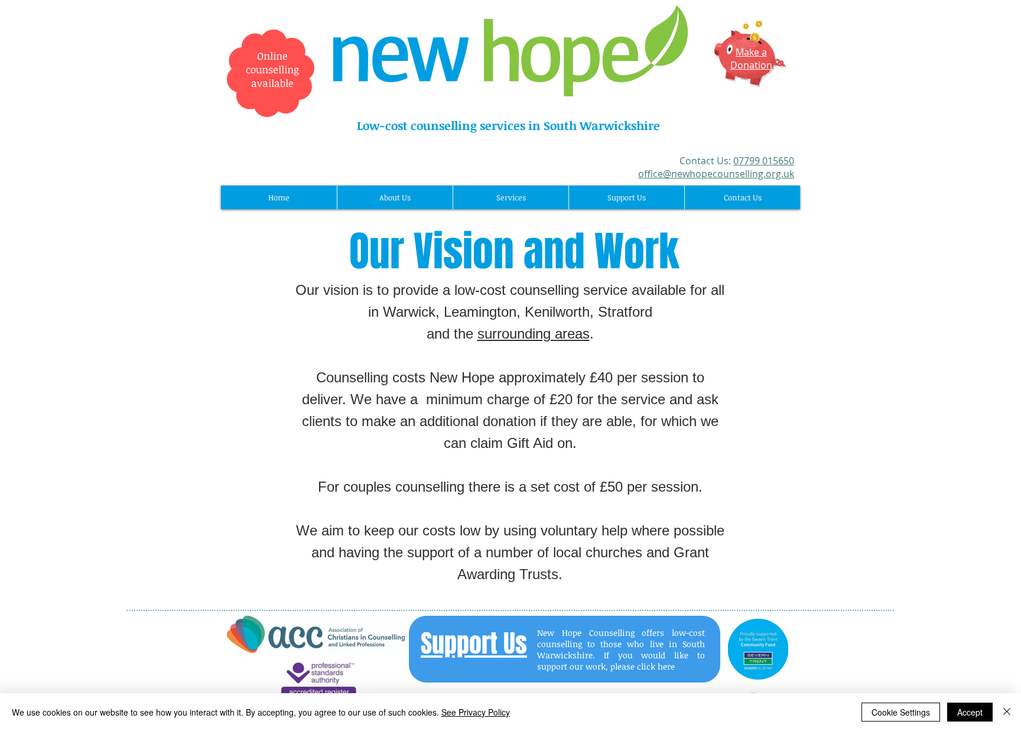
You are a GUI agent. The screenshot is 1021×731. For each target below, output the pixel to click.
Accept (970, 712)
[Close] (1007, 712)
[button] (395, 197)
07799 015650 (763, 160)
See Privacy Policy (475, 712)
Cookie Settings (901, 712)
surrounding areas (533, 334)
